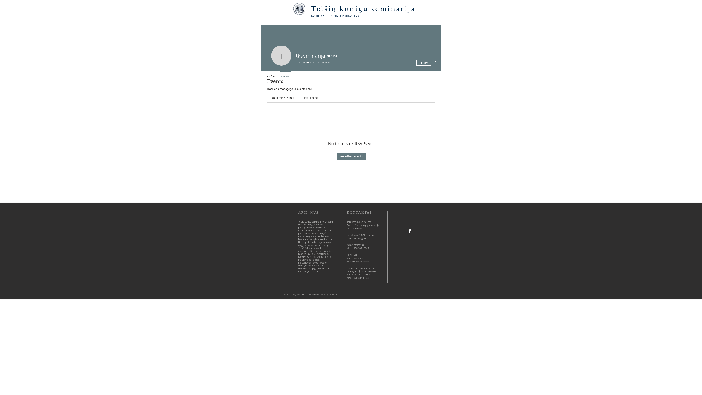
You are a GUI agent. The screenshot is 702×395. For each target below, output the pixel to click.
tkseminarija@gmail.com (359, 238)
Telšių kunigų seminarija (364, 9)
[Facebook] (409, 230)
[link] (283, 97)
